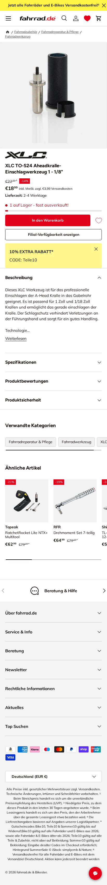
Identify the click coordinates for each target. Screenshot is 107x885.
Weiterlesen (15, 338)
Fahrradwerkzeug (17, 36)
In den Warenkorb (48, 220)
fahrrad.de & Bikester (32, 872)
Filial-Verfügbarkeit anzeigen (53, 234)
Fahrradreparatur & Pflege (60, 32)
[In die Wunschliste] (96, 220)
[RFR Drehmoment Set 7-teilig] (75, 500)
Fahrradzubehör (25, 32)
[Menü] (8, 18)
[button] (87, 18)
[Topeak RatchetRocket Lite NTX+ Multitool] (26, 500)
